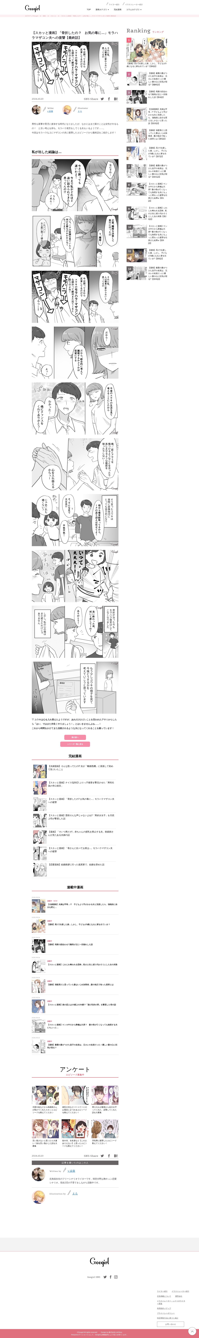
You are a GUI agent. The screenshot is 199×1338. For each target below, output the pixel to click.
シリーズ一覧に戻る (75, 744)
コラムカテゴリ (134, 9)
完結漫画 (117, 9)
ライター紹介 (114, 5)
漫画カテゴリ (102, 9)
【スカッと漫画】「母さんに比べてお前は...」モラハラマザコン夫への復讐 (80, 850)
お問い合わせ (170, 1324)
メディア (167, 1308)
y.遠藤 (50, 111)
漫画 (44, 16)
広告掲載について (164, 1296)
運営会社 (178, 1296)
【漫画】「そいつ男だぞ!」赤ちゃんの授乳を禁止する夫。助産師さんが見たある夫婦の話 (81, 833)
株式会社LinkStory (115, 1332)
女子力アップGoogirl (31, 16)
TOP (89, 9)
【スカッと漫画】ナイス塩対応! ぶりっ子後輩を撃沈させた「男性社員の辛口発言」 (81, 784)
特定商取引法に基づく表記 (167, 1318)
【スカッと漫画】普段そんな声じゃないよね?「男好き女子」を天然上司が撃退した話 (81, 817)
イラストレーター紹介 (134, 5)
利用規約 (160, 1308)
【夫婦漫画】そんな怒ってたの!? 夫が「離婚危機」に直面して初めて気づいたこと (80, 768)
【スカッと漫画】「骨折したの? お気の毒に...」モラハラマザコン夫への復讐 (81, 800)
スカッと (53, 16)
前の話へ (75, 737)
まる (80, 111)
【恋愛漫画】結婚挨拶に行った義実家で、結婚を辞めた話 (76, 864)
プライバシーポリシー (166, 1313)
